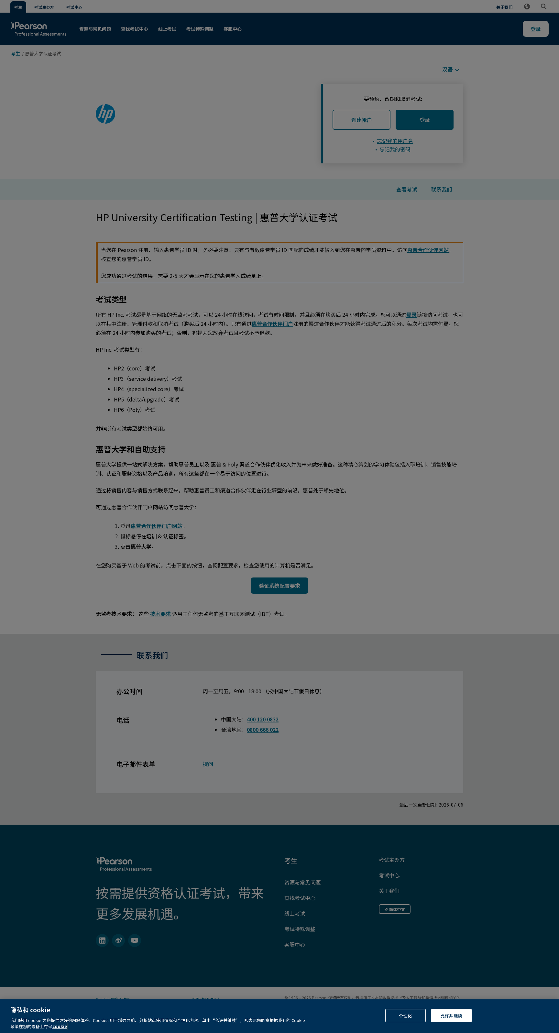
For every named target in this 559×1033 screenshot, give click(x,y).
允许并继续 (451, 1016)
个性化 (405, 1016)
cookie (59, 1026)
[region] (279, 1016)
